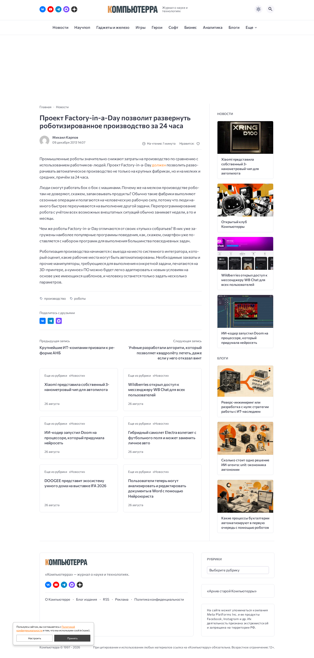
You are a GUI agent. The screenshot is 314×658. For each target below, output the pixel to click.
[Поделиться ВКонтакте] (43, 321)
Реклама (121, 599)
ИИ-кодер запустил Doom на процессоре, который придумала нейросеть (74, 437)
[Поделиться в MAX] (59, 321)
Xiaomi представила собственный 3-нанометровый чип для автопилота (76, 387)
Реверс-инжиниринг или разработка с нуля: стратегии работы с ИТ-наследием (245, 407)
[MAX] (66, 9)
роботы (80, 298)
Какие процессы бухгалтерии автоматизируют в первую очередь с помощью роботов (245, 522)
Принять (72, 638)
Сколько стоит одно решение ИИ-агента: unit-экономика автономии (245, 464)
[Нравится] (199, 143)
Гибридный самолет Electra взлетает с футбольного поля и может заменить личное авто (162, 437)
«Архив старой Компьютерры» (232, 591)
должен (159, 165)
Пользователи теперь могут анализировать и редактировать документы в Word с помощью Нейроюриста (157, 488)
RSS (106, 599)
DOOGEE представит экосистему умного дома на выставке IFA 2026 (75, 483)
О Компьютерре (57, 599)
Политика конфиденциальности (159, 599)
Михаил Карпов (65, 137)
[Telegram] (58, 9)
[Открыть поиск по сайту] (270, 9)
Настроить (34, 638)
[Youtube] (50, 9)
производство (55, 298)
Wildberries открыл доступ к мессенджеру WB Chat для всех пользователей (156, 389)
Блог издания (86, 599)
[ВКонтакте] (43, 9)
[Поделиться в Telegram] (51, 321)
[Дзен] (74, 9)
